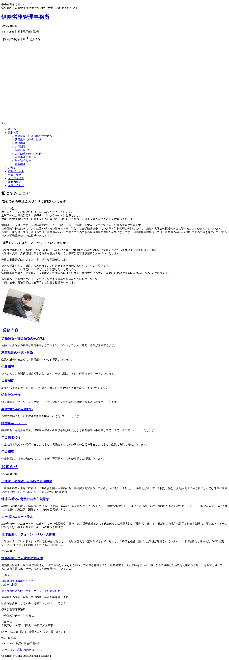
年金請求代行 (23, 160)
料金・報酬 (14, 174)
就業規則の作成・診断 (28, 139)
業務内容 (13, 132)
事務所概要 (14, 181)
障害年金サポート (25, 157)
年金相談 (20, 164)
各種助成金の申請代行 (28, 153)
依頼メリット (16, 171)
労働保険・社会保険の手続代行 (33, 136)
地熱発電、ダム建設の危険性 (22, 558)
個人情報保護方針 (12, 590)
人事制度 (20, 146)
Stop (3, 123)
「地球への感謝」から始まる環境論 (26, 481)
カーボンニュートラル (17, 516)
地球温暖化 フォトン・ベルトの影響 (28, 534)
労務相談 (20, 143)
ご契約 (12, 167)
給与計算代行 (23, 150)
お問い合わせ (16, 185)
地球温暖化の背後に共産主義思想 (25, 499)
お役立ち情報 (16, 178)
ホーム (12, 129)
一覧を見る (8, 574)
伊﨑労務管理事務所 (25, 17)
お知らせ (9, 466)
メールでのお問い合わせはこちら (21, 649)
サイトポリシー (34, 590)
